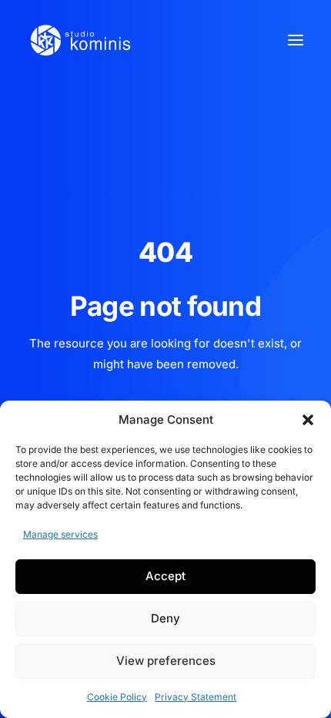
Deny (165, 618)
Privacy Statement (195, 697)
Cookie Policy (117, 697)
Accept (165, 576)
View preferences (166, 660)
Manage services (60, 534)
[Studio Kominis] (80, 40)
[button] (308, 420)
